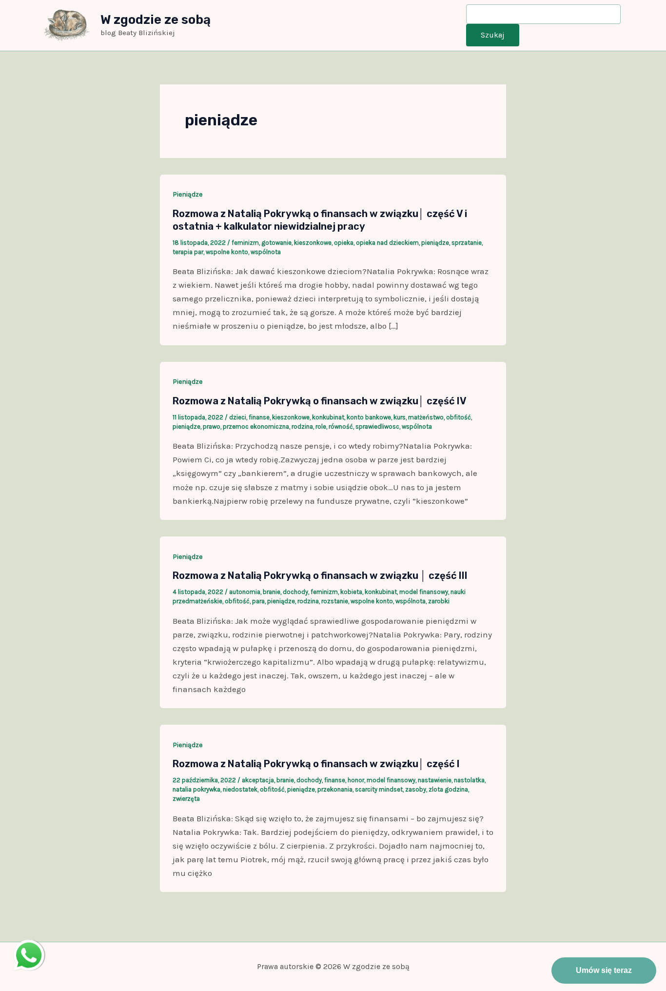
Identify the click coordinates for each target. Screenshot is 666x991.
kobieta (351, 591)
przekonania (335, 789)
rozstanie (334, 601)
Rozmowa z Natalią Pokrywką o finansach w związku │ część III (320, 575)
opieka (343, 242)
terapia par (188, 252)
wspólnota (266, 252)
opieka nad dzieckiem (387, 242)
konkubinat (328, 417)
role (320, 426)
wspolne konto (227, 252)
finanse (259, 417)
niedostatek (240, 789)
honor (356, 780)
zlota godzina (448, 789)
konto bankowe (369, 417)
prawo (211, 426)
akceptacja (258, 780)
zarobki (439, 601)
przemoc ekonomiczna (256, 426)
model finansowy (423, 591)
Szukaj (493, 35)
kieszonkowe (313, 242)
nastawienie (434, 780)
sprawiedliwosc (377, 426)
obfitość (458, 417)
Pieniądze (187, 194)
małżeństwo (426, 417)
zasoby (415, 789)
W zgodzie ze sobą (155, 19)
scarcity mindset (379, 789)
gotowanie (276, 242)
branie (271, 591)
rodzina (302, 426)
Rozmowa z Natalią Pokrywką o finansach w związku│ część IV (320, 401)
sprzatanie (466, 242)
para (258, 601)
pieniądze (435, 242)
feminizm (245, 242)
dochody (295, 591)
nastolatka (469, 780)
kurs (399, 417)
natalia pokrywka (196, 789)
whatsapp (28, 946)
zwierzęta (186, 798)
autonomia (244, 591)
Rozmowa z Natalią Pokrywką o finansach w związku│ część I (316, 764)
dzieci (237, 417)
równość (341, 426)
